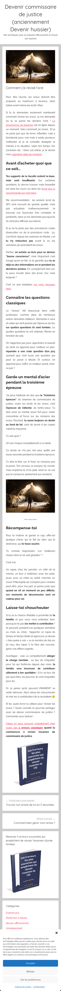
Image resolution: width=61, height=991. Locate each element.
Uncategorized (14, 928)
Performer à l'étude (16, 918)
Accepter (30, 963)
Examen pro (12, 912)
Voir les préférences (30, 979)
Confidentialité (39, 987)
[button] (56, 932)
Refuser (30, 971)
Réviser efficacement (17, 923)
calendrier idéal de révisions (27, 154)
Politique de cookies (23, 987)
